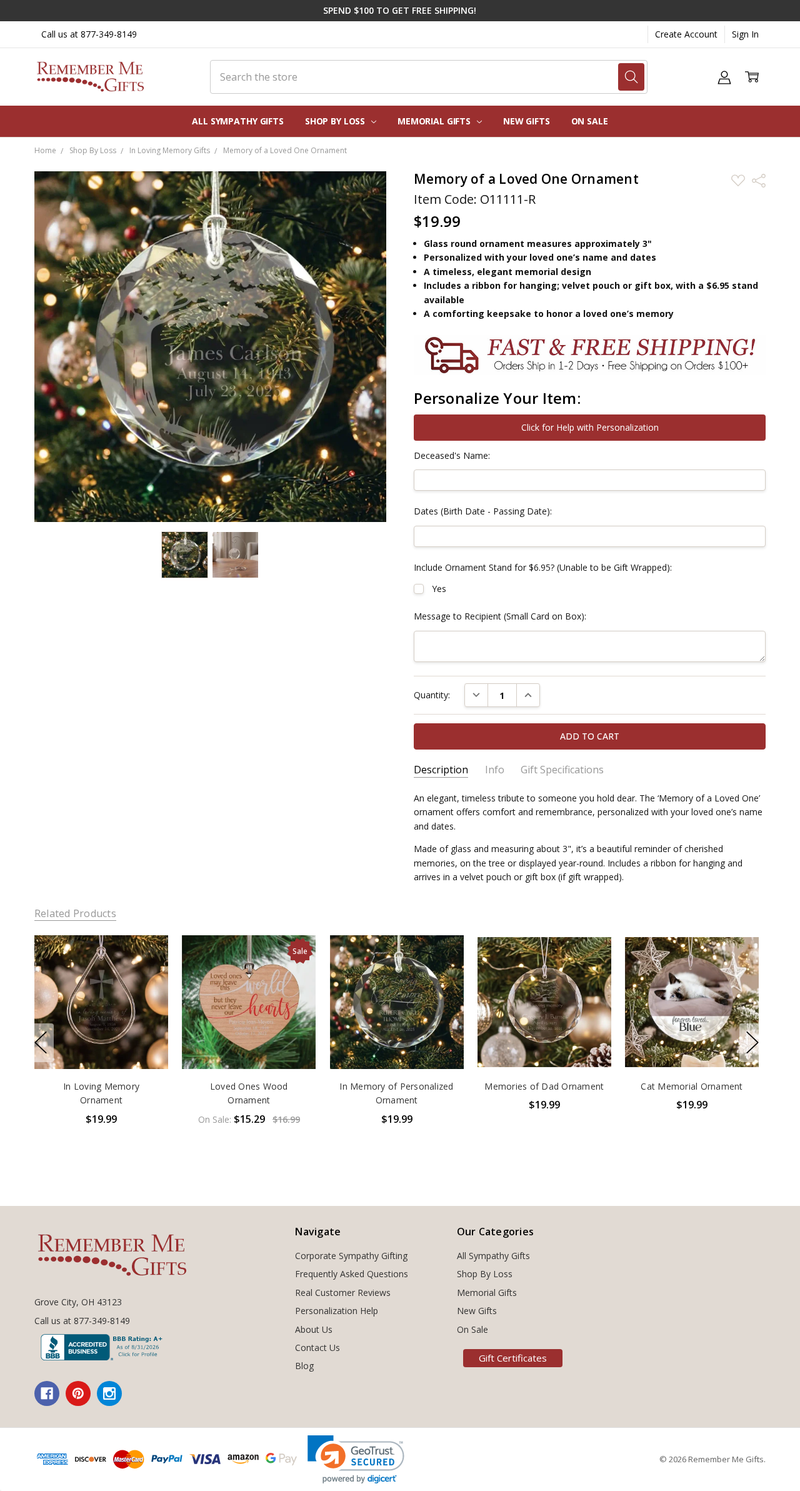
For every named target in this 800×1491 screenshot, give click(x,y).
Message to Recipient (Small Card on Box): (500, 616)
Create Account (686, 34)
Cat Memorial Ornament (691, 1086)
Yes (439, 589)
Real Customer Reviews (343, 1292)
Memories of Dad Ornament (544, 1086)
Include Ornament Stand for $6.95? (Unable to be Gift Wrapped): (543, 567)
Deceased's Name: (452, 455)
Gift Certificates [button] (513, 1358)
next (752, 1042)
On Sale (589, 121)
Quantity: (432, 695)
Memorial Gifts (435, 121)
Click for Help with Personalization (590, 427)
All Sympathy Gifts (237, 121)
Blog (304, 1366)
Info (494, 769)
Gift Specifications (562, 769)
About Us (313, 1329)
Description (441, 769)
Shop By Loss (336, 121)
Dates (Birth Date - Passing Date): (483, 511)
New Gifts (526, 121)
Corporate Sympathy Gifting (351, 1256)
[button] (356, 1459)
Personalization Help (336, 1311)
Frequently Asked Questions (351, 1274)
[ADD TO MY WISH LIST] (146, 977)
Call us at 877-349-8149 (89, 34)
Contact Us (317, 1347)
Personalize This (101, 1042)
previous (41, 1042)
